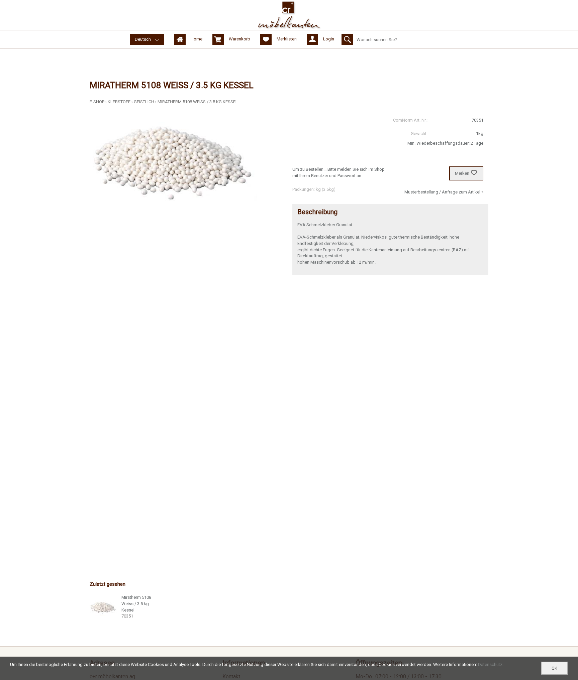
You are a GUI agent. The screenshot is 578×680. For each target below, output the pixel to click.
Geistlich (144, 101)
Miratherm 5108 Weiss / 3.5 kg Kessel (198, 101)
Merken (462, 173)
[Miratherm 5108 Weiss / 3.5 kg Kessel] (103, 607)
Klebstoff (119, 101)
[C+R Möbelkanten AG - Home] (289, 15)
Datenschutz (490, 664)
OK (554, 668)
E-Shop (97, 101)
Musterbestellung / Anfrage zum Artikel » (443, 191)
